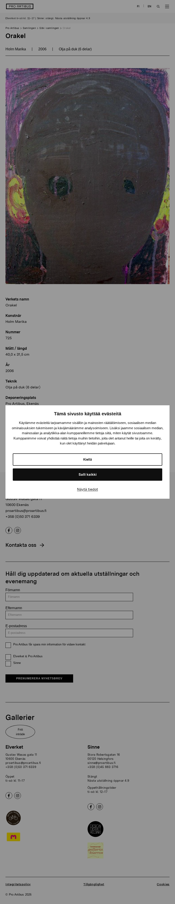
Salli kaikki (88, 475)
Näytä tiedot (87, 489)
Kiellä (87, 459)
